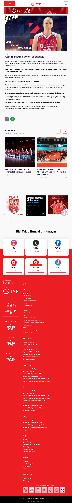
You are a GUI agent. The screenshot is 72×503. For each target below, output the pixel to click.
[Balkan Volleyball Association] (50, 490)
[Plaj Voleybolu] (31, 490)
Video (24, 468)
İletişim (25, 327)
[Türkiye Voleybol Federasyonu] (36, 4)
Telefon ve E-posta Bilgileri (31, 330)
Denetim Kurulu (28, 308)
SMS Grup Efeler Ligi (29, 371)
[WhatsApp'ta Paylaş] (12, 119)
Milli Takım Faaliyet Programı (31, 356)
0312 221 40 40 (10, 312)
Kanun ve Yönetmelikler (30, 300)
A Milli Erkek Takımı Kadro (30, 349)
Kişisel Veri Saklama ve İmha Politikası (34, 322)
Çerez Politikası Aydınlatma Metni (33, 320)
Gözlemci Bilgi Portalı (29, 451)
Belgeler (25, 439)
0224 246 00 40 (10, 360)
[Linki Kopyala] (7, 119)
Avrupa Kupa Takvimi (29, 410)
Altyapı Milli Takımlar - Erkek (31, 354)
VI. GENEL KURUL (28, 332)
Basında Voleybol (28, 464)
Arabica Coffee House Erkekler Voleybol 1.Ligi (36, 381)
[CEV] (62, 490)
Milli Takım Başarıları (29, 359)
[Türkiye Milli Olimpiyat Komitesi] (38, 490)
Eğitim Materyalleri (28, 442)
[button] (67, 10)
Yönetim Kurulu (28, 305)
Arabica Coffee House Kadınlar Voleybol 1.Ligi (36, 378)
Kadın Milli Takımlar (29, 342)
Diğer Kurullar (27, 313)
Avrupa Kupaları (27, 430)
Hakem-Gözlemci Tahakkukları (32, 444)
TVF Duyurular (27, 478)
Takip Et (14, 251)
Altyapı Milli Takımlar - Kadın (31, 352)
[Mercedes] (14, 206)
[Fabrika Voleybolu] (25, 490)
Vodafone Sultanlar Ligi (29, 369)
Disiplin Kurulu (27, 310)
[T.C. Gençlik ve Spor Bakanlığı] (56, 490)
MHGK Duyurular (28, 481)
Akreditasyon (26, 466)
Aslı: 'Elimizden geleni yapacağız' (15, 284)
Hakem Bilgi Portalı (28, 449)
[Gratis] (58, 206)
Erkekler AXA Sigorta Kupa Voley (32, 376)
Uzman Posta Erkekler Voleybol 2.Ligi (34, 403)
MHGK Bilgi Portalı (28, 447)
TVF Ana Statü (27, 295)
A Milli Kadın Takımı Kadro (30, 344)
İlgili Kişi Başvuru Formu (30, 317)
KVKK (24, 315)
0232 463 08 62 (10, 344)
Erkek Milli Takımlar (28, 347)
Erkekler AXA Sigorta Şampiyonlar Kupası (35, 427)
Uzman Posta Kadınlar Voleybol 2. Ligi (34, 400)
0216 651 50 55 (11, 328)
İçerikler (7, 282)
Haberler (25, 461)
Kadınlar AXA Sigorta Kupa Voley (32, 373)
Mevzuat (25, 293)
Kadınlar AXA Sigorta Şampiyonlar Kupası (35, 425)
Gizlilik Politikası (28, 325)
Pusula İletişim (38, 498)
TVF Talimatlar (27, 298)
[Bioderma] (36, 206)
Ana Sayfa (8, 280)
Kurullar (25, 303)
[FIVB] (44, 490)
